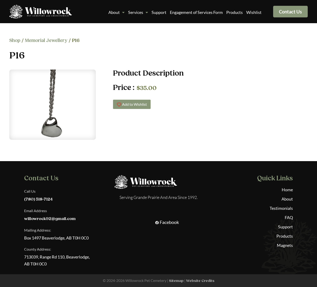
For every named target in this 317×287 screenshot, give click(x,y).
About (114, 12)
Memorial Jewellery (46, 41)
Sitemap (176, 280)
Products (234, 12)
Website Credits (200, 280)
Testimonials (281, 208)
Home (287, 189)
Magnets (285, 245)
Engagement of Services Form (196, 12)
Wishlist (254, 12)
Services (135, 12)
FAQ (289, 217)
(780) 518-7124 (38, 199)
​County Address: (37, 249)
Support (159, 12)
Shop (14, 41)
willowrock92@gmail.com (50, 218)
